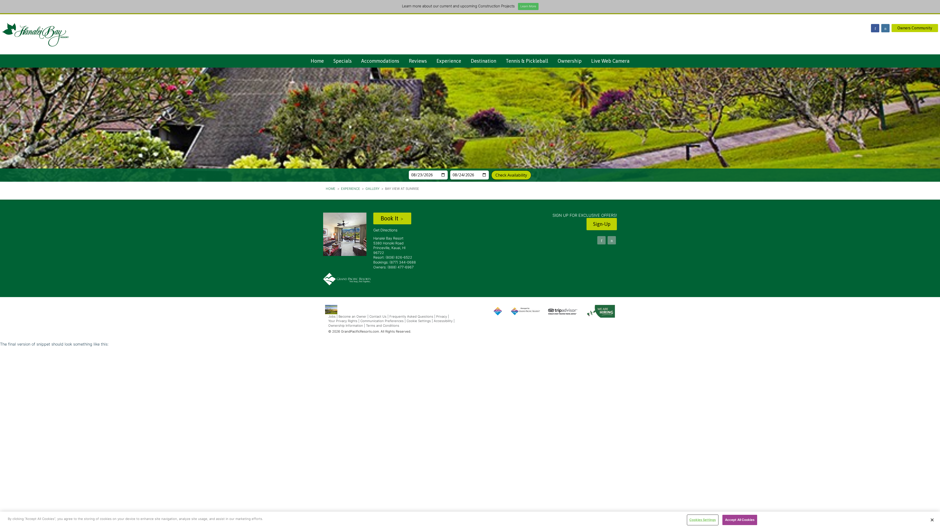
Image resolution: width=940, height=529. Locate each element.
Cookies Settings (702, 520)
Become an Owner (352, 316)
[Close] (932, 520)
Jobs (332, 316)
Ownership (570, 61)
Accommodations (380, 61)
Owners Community (914, 28)
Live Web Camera (610, 61)
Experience (448, 61)
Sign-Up (602, 224)
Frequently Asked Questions (411, 316)
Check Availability (511, 175)
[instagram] (885, 28)
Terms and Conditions (382, 325)
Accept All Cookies (739, 520)
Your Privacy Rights (342, 321)
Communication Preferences (382, 321)
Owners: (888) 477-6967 (393, 267)
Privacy (441, 316)
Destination (483, 61)
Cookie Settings (419, 321)
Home (317, 61)
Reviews (418, 61)
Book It (390, 218)
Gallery (372, 189)
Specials (342, 61)
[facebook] (875, 28)
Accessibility (443, 321)
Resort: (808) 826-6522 (392, 257)
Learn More (528, 6)
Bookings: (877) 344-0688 (394, 262)
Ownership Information (345, 325)
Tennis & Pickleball (527, 61)
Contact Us (378, 316)
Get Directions (385, 230)
